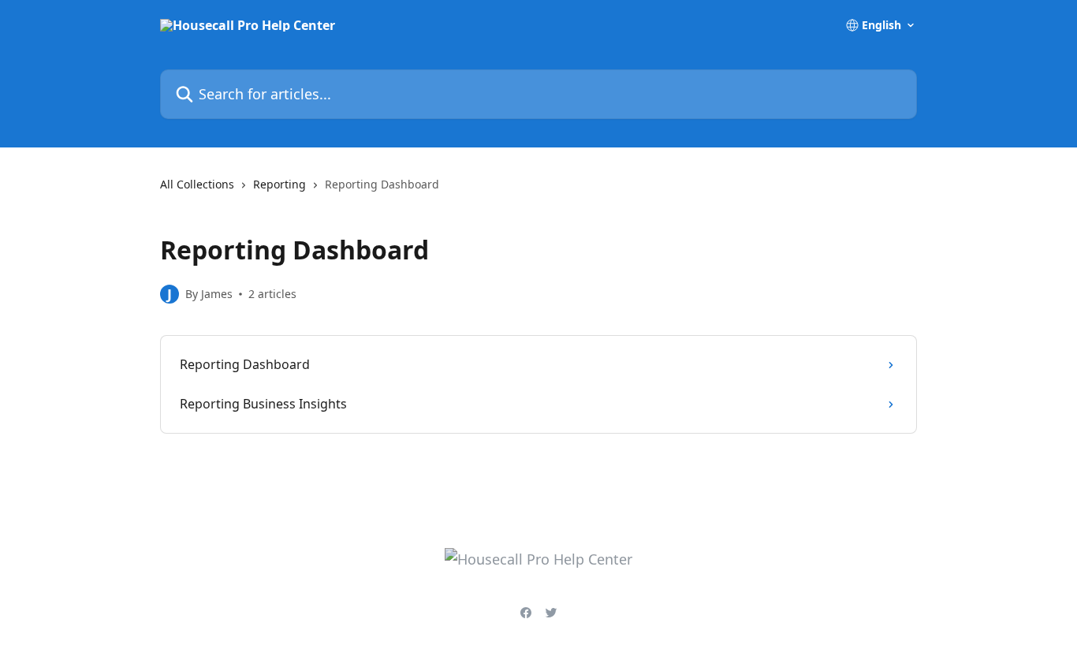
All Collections (197, 184)
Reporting (279, 184)
